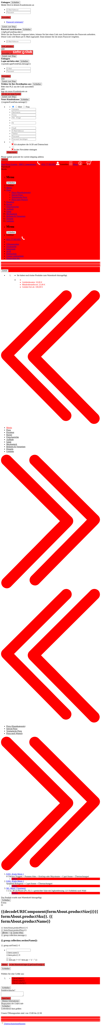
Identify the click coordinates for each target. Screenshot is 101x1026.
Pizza (8, 190)
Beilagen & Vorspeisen (15, 216)
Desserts (9, 218)
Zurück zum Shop (9, 27)
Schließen (15, 2)
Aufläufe (10, 209)
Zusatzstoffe (11, 246)
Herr (20, 107)
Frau (28, 107)
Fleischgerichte (12, 207)
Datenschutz (11, 254)
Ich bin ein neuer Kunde (11, 94)
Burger (9, 204)
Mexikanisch (11, 214)
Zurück (4, 271)
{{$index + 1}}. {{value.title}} (12, 933)
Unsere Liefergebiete (15, 256)
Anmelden (6, 17)
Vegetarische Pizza (19, 197)
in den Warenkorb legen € (27, 965)
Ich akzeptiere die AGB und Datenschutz (31, 144)
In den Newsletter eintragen (25, 149)
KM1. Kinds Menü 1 (15, 874)
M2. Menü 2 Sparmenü (16, 888)
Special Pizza (17, 195)
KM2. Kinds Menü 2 (15, 881)
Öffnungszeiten (12, 244)
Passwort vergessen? (14, 22)
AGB (8, 251)
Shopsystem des (13, 258)
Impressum (10, 249)
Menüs (9, 188)
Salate (8, 211)
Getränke (10, 221)
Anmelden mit (7, 53)
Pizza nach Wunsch (20, 199)
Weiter (4, 965)
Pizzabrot (10, 202)
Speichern (6, 998)
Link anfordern (7, 46)
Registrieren (11, 152)
